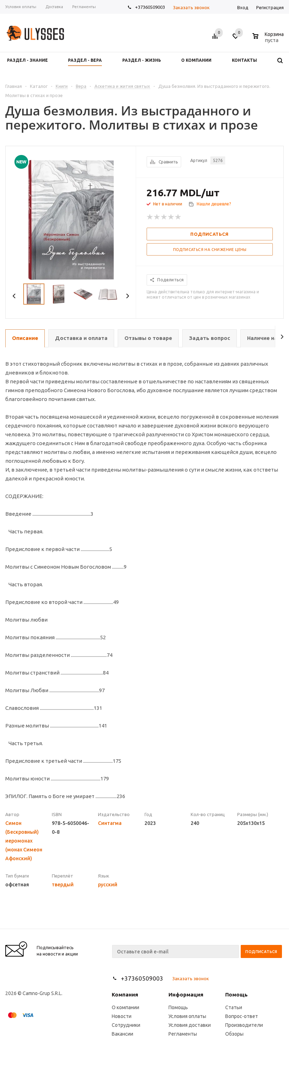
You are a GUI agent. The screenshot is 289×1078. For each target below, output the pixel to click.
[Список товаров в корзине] (269, 39)
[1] (150, 217)
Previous (14, 296)
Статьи (233, 1007)
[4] (171, 217)
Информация (185, 995)
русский (107, 884)
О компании (125, 1007)
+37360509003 (150, 7)
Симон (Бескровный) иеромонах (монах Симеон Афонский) (23, 840)
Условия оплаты (187, 1016)
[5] (178, 217)
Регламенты (182, 1034)
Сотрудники (126, 1025)
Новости (121, 1016)
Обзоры (234, 1034)
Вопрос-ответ (241, 1016)
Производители (244, 1025)
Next (127, 296)
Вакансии (122, 1034)
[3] (164, 217)
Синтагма (110, 823)
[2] (157, 217)
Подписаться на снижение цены (210, 249)
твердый (63, 884)
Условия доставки (189, 1025)
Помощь (236, 995)
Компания (125, 995)
